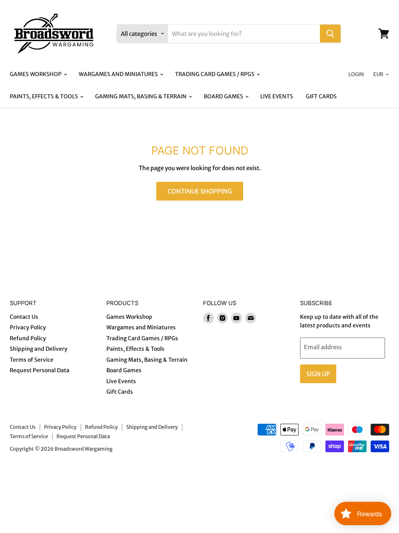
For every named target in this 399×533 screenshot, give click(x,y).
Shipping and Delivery (38, 348)
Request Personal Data (39, 370)
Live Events (276, 96)
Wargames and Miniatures (119, 74)
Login (356, 74)
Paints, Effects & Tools (44, 96)
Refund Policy (28, 338)
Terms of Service (31, 359)
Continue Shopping (200, 191)
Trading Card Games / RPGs (215, 74)
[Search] (330, 34)
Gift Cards (321, 96)
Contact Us (24, 316)
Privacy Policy (28, 327)
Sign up (318, 374)
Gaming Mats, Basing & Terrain (141, 96)
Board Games (224, 96)
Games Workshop (36, 74)
